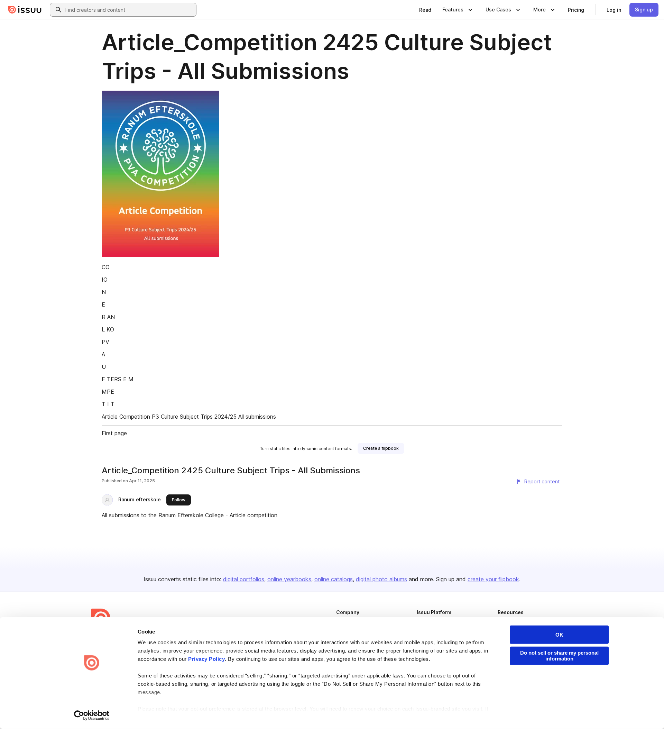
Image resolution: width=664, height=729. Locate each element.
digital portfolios (243, 579)
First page (114, 433)
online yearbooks (289, 579)
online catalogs (333, 579)
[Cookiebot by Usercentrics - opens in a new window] (92, 715)
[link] (425, 10)
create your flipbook (493, 579)
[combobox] (129, 9)
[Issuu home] (25, 9)
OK (559, 635)
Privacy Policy (206, 659)
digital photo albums (381, 579)
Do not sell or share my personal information (559, 656)
